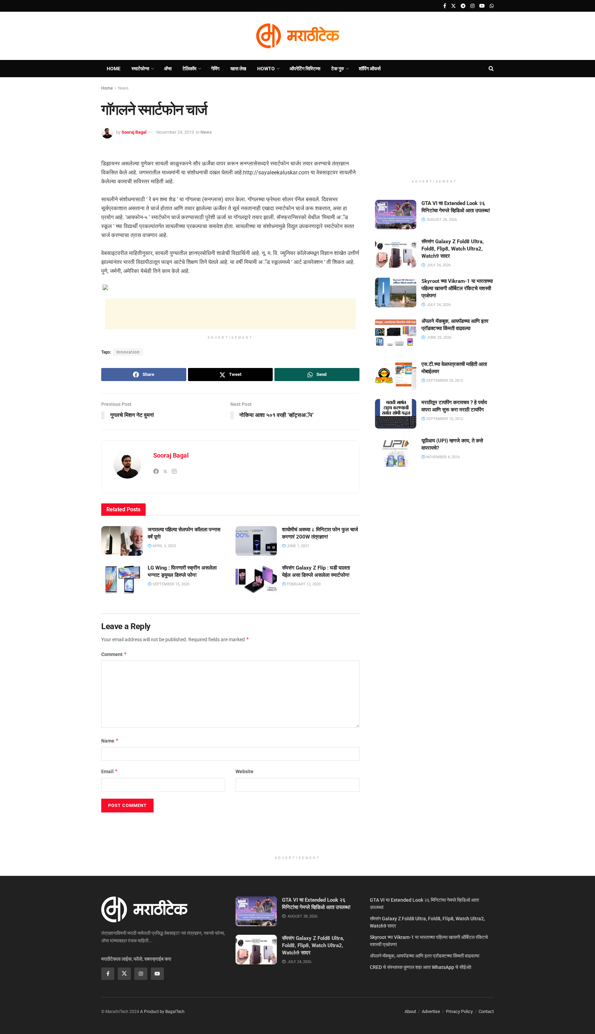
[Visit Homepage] (297, 35)
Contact (486, 1011)
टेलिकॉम (189, 68)
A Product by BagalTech (162, 1011)
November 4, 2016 (442, 457)
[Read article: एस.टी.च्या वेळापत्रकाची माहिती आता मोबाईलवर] (395, 375)
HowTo (266, 68)
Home (114, 68)
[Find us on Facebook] (444, 6)
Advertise (431, 1011)
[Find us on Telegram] (463, 6)
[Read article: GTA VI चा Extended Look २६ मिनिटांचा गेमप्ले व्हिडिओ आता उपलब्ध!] (395, 214)
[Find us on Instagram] (472, 6)
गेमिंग (215, 68)
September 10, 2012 (444, 419)
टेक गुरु (337, 68)
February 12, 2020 (303, 584)
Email (109, 771)
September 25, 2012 (444, 380)
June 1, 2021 (297, 546)
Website (244, 771)
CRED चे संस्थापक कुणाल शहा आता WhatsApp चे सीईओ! (420, 967)
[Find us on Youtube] (482, 6)
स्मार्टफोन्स (140, 68)
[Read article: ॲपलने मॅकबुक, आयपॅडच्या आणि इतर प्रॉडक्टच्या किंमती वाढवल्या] (395, 332)
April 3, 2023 (164, 546)
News (123, 88)
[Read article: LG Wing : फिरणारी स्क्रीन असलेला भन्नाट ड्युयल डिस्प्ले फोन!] (122, 579)
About (410, 1011)
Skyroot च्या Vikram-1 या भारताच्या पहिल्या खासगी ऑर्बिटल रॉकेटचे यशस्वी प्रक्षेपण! (457, 288)
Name (110, 740)
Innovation (128, 352)
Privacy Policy (459, 1011)
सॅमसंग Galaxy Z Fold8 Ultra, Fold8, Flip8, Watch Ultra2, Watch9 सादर (452, 248)
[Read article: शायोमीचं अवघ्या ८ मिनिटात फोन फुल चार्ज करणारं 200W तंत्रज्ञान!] (256, 541)
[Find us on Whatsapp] (492, 6)
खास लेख (238, 68)
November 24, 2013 (175, 132)
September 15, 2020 (170, 584)
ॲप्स (167, 68)
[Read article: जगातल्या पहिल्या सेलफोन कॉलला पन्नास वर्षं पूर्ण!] (122, 541)
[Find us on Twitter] (453, 6)
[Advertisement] (230, 313)
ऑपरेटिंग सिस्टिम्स (305, 68)
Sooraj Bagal (134, 132)
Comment (114, 654)
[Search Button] (491, 68)
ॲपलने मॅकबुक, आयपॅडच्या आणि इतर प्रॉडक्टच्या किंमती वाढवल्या (424, 956)
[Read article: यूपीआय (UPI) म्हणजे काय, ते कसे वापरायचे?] (395, 452)
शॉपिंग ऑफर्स (369, 68)
